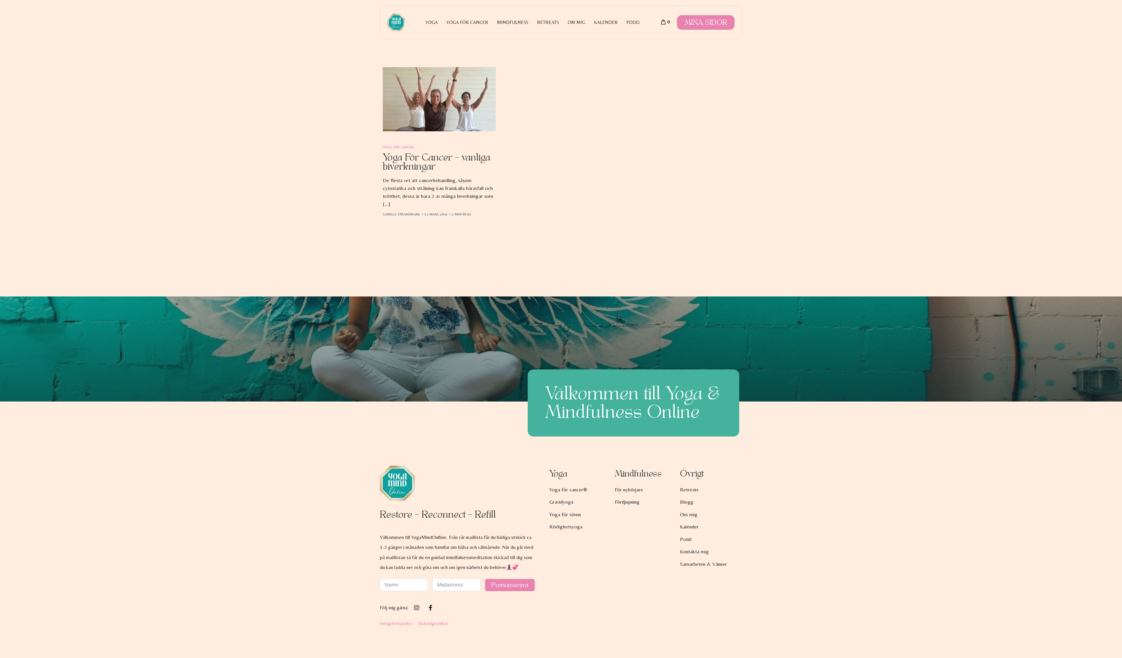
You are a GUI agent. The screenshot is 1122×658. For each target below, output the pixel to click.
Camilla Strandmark (401, 214)
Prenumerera (510, 585)
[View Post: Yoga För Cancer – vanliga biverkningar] (439, 99)
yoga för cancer (398, 147)
